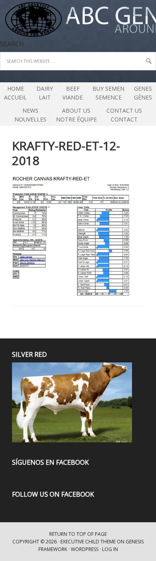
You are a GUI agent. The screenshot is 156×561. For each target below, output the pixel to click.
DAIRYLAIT (42, 93)
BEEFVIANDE (72, 93)
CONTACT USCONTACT (124, 115)
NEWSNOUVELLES (30, 115)
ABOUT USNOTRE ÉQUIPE (74, 115)
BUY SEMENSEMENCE (108, 93)
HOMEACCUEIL (15, 93)
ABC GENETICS (1, 20)
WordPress (84, 549)
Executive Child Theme (88, 541)
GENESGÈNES (143, 93)
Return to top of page (78, 534)
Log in (110, 549)
